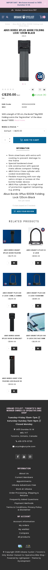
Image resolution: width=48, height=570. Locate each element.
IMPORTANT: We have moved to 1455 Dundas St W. (24, 3)
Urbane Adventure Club (24, 485)
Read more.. (20, 120)
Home (7, 24)
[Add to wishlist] (40, 89)
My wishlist (24, 529)
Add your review (25, 211)
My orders (24, 525)
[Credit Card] (20, 546)
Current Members (24, 477)
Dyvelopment (24, 561)
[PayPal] (28, 546)
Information (22, 148)
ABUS (24, 36)
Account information (24, 521)
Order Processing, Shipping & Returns (24, 494)
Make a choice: (10, 127)
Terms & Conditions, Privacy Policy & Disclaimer (24, 508)
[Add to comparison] (44, 89)
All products (24, 537)
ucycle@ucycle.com (25, 446)
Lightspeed (24, 558)
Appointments (24, 481)
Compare (24, 533)
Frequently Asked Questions (24, 499)
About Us (24, 473)
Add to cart (31, 140)
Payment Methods (24, 503)
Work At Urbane (24, 489)
